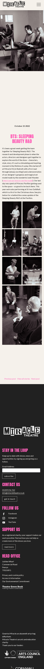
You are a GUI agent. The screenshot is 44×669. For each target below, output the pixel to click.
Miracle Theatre (18, 4)
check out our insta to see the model (18, 180)
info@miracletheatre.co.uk (13, 493)
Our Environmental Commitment (15, 581)
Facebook (12, 513)
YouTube (12, 522)
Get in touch (9, 499)
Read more (9, 547)
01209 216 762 (8, 490)
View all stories (23, 379)
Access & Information (11, 578)
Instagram (12, 518)
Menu (39, 4)
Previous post (10, 379)
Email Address (8, 466)
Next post (35, 379)
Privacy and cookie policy (13, 575)
